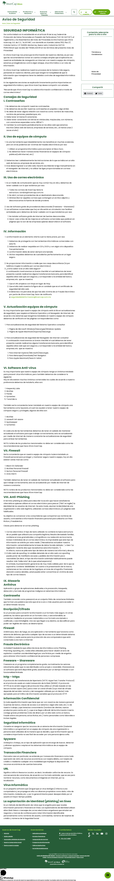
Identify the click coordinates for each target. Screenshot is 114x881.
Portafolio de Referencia (40, 848)
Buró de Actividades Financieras (55, 857)
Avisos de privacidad (73, 855)
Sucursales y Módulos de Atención (14, 839)
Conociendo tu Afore (12, 12)
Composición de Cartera (40, 839)
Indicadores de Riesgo (39, 833)
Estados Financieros (38, 836)
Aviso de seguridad (85, 855)
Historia (6, 833)
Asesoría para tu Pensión (44, 13)
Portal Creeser (80, 857)
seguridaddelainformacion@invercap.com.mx (31, 297)
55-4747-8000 (66, 838)
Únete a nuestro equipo (11, 845)
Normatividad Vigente (70, 857)
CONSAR (45, 857)
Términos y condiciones (62, 855)
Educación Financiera (59, 12)
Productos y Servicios (28, 12)
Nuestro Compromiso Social (12, 842)
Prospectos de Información (41, 842)
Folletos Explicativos (38, 845)
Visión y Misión (8, 836)
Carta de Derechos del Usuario (46, 856)
